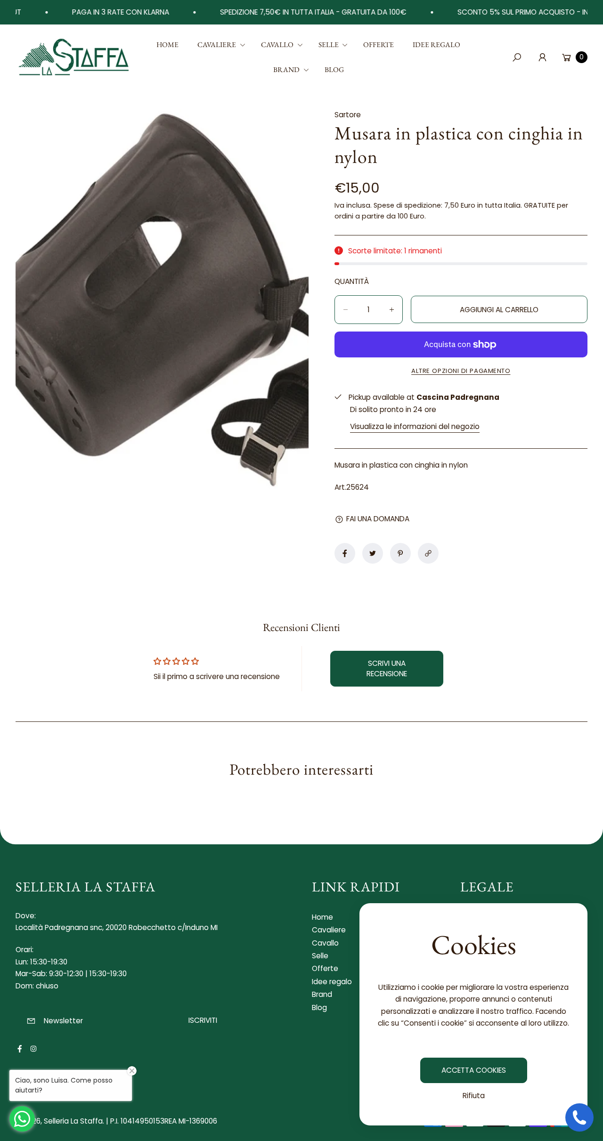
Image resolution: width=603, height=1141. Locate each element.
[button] (220, 44)
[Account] (542, 57)
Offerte (325, 968)
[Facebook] (20, 1048)
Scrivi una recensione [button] (387, 668)
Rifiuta (474, 1096)
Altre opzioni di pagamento (460, 370)
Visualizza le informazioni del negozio (415, 426)
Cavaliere (329, 930)
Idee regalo (332, 982)
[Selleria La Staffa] (74, 57)
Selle (320, 956)
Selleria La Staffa (73, 1121)
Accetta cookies (473, 1070)
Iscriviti (202, 1020)
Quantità (351, 281)
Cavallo (325, 943)
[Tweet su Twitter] (372, 553)
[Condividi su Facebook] (344, 553)
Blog (319, 1007)
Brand (322, 994)
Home (322, 917)
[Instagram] (33, 1048)
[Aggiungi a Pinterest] (400, 553)
